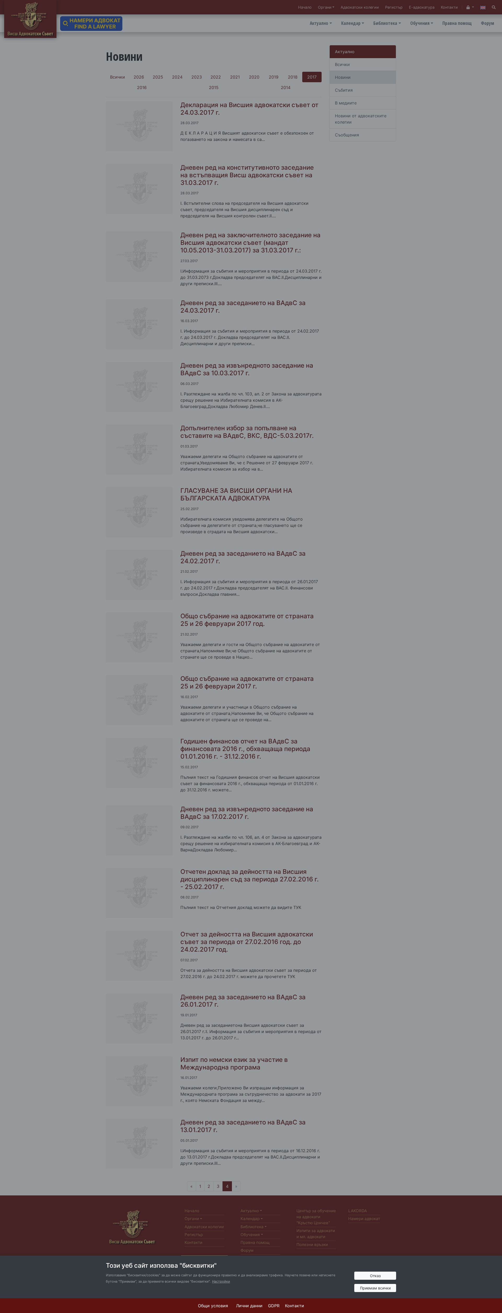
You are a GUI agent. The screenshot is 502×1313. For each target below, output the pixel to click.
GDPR (273, 1305)
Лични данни (249, 1305)
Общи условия (213, 1305)
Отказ (375, 1275)
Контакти (294, 1305)
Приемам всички (375, 1288)
